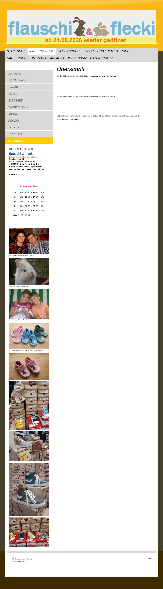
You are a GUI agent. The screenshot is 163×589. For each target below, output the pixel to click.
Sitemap (29, 559)
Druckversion (20, 559)
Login (149, 558)
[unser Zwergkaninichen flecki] (29, 271)
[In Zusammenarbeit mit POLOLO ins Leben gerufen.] (29, 336)
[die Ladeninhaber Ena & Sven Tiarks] (29, 241)
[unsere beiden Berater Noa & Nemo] (29, 304)
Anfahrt (13, 174)
